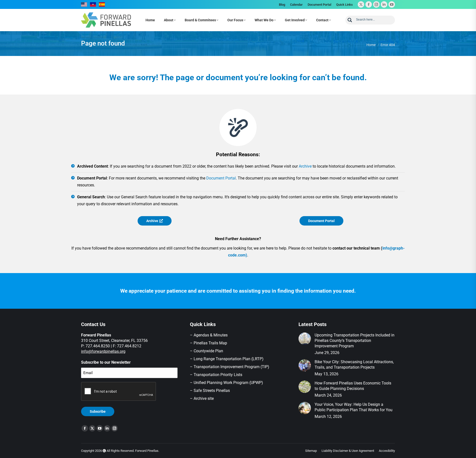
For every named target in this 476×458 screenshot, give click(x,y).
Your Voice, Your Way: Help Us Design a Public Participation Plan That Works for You (353, 407)
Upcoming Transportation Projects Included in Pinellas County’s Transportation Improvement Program (354, 340)
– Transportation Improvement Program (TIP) (229, 366)
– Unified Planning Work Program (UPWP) (226, 382)
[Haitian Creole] (93, 4)
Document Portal (221, 178)
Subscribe (98, 411)
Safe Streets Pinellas (211, 390)
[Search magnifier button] (349, 20)
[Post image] (304, 338)
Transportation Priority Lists (218, 374)
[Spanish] (102, 4)
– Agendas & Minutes (209, 335)
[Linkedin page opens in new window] (384, 4)
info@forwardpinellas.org (103, 351)
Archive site (204, 398)
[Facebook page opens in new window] (368, 4)
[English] (84, 4)
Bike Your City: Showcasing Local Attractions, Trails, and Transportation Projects (354, 364)
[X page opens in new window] (361, 4)
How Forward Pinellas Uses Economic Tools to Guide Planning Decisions (353, 386)
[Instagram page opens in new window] (376, 4)
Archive (305, 166)
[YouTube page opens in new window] (391, 4)
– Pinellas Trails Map (208, 343)
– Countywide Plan (206, 351)
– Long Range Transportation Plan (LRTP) (227, 358)
